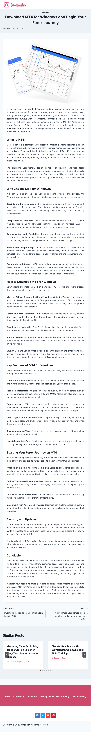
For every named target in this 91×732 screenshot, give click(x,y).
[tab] (40, 670)
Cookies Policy (79, 696)
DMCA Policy (62, 696)
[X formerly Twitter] (43, 715)
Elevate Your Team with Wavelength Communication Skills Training (68, 650)
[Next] (84, 655)
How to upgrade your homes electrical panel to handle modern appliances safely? (70, 614)
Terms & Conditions (14, 696)
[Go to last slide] (7, 655)
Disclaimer (32, 696)
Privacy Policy (47, 696)
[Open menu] (86, 5)
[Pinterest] (53, 715)
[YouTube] (48, 715)
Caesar (8, 28)
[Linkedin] (37, 715)
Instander (25, 725)
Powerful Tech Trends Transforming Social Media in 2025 (23, 612)
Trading (45, 12)
